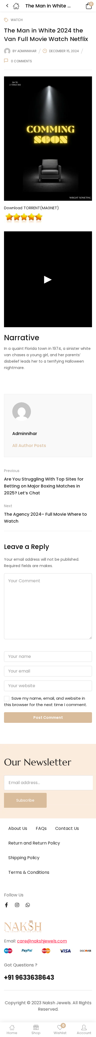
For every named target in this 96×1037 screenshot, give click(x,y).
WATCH (17, 20)
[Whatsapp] (27, 905)
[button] (81, 5)
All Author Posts (29, 445)
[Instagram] (17, 905)
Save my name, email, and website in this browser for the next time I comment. (45, 701)
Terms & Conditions (28, 872)
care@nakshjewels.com (42, 941)
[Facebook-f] (6, 905)
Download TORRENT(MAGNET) (31, 208)
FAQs (41, 828)
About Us (17, 828)
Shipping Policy (23, 858)
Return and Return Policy (34, 843)
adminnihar (27, 51)
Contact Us (67, 828)
